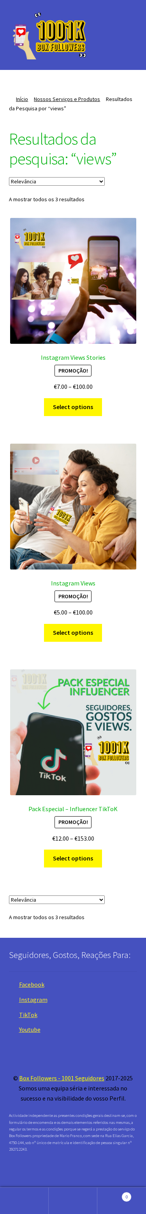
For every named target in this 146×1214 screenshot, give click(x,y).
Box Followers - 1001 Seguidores (61, 1078)
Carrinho (112, 1194)
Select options (73, 407)
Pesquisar (73, 1201)
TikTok (28, 1015)
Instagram (33, 999)
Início (22, 99)
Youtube (29, 1029)
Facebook (31, 984)
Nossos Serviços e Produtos (67, 99)
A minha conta (24, 1201)
